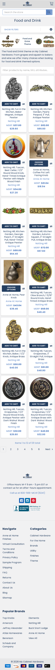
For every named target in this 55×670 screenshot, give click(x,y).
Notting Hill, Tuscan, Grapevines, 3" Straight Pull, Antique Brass (41, 355)
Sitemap (7, 597)
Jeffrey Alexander (12, 628)
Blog (5, 592)
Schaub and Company (9, 645)
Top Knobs (8, 618)
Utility (33, 550)
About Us (8, 587)
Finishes (34, 555)
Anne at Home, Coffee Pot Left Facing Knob (41, 172)
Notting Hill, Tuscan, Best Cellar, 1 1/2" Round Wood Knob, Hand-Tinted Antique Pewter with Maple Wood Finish (13, 174)
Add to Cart (11, 104)
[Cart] (51, 3)
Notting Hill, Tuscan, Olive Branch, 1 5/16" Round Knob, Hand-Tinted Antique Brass (41, 297)
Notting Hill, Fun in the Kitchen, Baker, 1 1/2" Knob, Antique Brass (14, 353)
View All (33, 638)
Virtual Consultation (13, 544)
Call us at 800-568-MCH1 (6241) (27, 493)
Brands (34, 545)
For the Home (37, 540)
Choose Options (38, 163)
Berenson (8, 638)
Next (48, 449)
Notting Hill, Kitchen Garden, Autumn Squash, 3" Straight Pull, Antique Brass (41, 235)
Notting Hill (34, 623)
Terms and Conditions (9, 550)
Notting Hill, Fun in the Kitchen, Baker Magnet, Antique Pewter (14, 113)
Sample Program (12, 562)
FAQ (5, 572)
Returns (7, 577)
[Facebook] (21, 500)
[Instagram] (27, 500)
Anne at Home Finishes (10, 537)
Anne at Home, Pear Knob (14, 296)
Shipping (7, 567)
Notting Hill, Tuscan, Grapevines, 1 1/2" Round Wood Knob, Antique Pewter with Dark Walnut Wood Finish (14, 416)
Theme (34, 560)
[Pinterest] (33, 500)
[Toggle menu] (4, 4)
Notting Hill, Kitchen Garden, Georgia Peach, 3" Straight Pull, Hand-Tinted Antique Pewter (13, 237)
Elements (34, 618)
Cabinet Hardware (40, 535)
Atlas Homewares (12, 633)
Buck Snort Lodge (38, 628)
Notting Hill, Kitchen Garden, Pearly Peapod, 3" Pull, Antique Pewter (41, 113)
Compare (23, 104)
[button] (51, 29)
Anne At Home (37, 633)
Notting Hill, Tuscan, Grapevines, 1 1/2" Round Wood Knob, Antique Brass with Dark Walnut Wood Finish (41, 416)
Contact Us (9, 582)
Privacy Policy (10, 557)
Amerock (8, 623)
